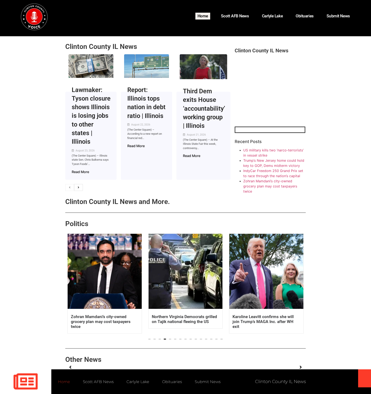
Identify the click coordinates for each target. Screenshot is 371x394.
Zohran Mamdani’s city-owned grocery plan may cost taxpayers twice (270, 186)
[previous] (69, 187)
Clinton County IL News (101, 46)
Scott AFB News (235, 16)
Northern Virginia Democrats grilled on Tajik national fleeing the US (184, 319)
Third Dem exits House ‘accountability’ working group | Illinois (204, 108)
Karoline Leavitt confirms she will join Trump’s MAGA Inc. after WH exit (263, 321)
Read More (80, 172)
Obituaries (305, 16)
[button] (149, 339)
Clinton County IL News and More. (117, 202)
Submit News (338, 16)
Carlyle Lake (272, 16)
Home (203, 16)
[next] (78, 187)
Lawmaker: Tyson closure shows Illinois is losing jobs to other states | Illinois (91, 115)
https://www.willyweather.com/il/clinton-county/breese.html (267, 104)
